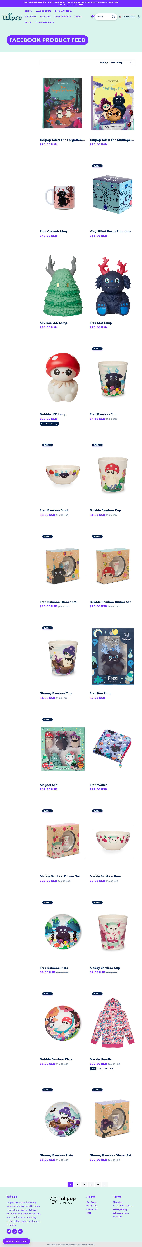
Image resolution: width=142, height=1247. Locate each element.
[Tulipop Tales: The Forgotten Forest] (62, 103)
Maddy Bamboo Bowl (106, 876)
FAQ (88, 1213)
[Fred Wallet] (112, 748)
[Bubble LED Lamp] (62, 377)
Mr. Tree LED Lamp (53, 323)
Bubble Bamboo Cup (105, 510)
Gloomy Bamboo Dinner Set (110, 1155)
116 (99, 1068)
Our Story (91, 1202)
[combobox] (106, 16)
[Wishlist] (82, 84)
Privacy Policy (120, 1209)
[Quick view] (82, 77)
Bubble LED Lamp (53, 414)
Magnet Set (48, 785)
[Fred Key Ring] (112, 656)
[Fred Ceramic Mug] (62, 194)
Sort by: (104, 62)
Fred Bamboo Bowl (54, 510)
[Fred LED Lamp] (112, 286)
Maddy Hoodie (101, 1059)
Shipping (117, 1202)
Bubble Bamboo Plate (56, 1059)
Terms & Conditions (123, 1205)
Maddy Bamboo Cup (105, 968)
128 (111, 1068)
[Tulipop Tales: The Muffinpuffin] (112, 103)
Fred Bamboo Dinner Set (58, 602)
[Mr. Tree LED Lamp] (62, 286)
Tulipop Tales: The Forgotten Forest (66, 140)
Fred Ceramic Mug (53, 231)
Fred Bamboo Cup (103, 414)
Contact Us (92, 1209)
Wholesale (91, 1205)
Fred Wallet (98, 785)
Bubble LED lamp (49, 424)
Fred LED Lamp (101, 323)
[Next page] (105, 1184)
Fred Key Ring (100, 693)
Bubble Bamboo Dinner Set (110, 602)
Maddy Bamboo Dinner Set (60, 876)
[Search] (113, 16)
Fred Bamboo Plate (54, 968)
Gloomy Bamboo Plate (56, 1155)
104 (105, 1068)
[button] (28, 11)
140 (93, 1068)
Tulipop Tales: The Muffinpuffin (113, 140)
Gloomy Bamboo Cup (56, 693)
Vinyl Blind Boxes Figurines (110, 231)
